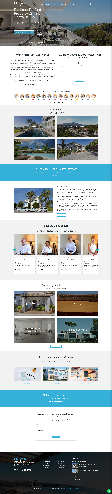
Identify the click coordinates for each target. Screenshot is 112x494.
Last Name (59, 425)
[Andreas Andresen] (55, 97)
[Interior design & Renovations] (34, 330)
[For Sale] (34, 126)
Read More (61, 215)
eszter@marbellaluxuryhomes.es (47, 265)
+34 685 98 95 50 (89, 267)
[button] (101, 69)
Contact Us (71, 4)
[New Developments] (77, 126)
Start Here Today (56, 175)
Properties (49, 4)
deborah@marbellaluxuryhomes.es (93, 265)
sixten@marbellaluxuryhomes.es (70, 265)
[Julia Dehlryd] (82, 97)
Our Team (47, 463)
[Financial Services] (77, 330)
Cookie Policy (61, 467)
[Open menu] (97, 4)
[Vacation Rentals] (34, 149)
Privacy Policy (61, 465)
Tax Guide (27, 383)
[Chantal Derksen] (44, 97)
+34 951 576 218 (18, 43)
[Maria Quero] (77, 97)
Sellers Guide (56, 383)
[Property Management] (34, 303)
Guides (60, 463)
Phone (58, 430)
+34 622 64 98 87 (43, 267)
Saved (42, 4)
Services (56, 4)
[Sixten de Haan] (27, 97)
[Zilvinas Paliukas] (38, 97)
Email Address (40, 430)
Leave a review (80, 80)
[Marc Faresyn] (93, 97)
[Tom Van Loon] (16, 97)
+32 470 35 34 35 (78, 482)
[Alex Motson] (49, 97)
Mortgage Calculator (84, 383)
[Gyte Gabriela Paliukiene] (71, 97)
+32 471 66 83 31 (66, 267)
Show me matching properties (24, 32)
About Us (63, 4)
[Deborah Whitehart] (33, 97)
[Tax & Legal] (77, 303)
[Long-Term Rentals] (77, 149)
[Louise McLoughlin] (60, 97)
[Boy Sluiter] (88, 97)
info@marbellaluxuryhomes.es (38, 43)
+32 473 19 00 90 (20, 267)
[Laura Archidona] (66, 97)
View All (56, 346)
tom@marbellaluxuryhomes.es (24, 265)
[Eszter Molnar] (22, 97)
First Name (39, 425)
